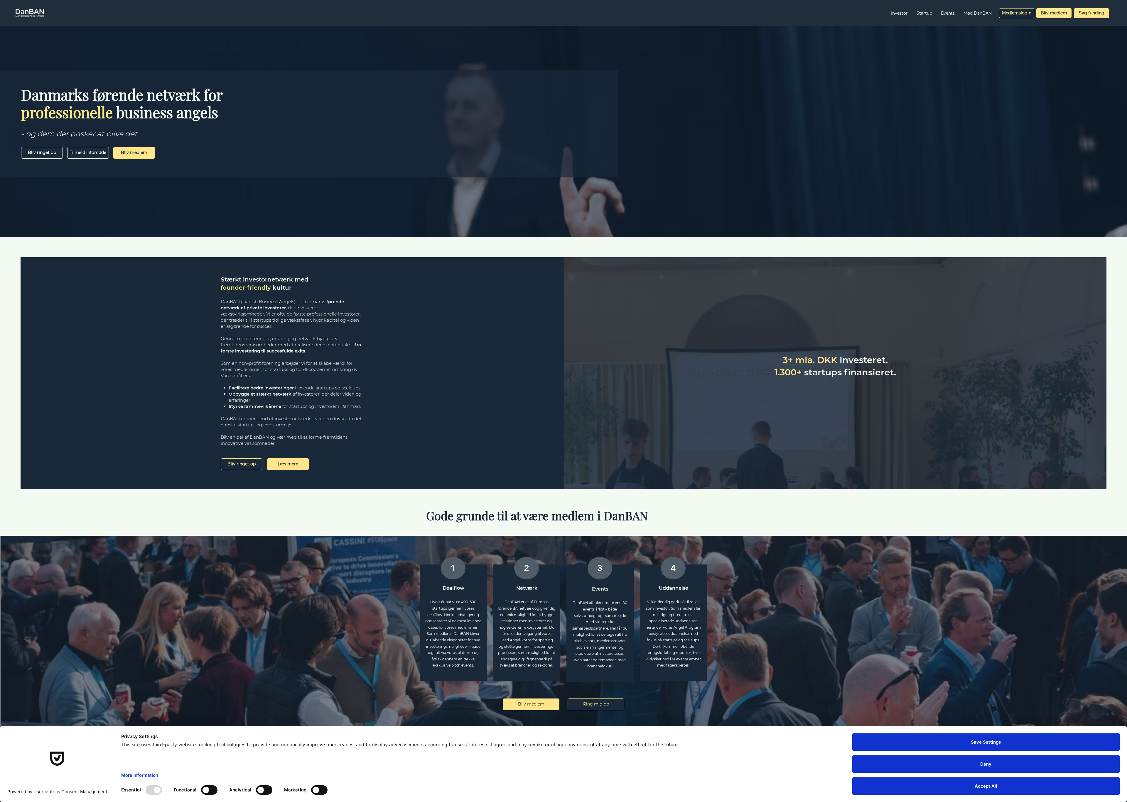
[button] (899, 13)
